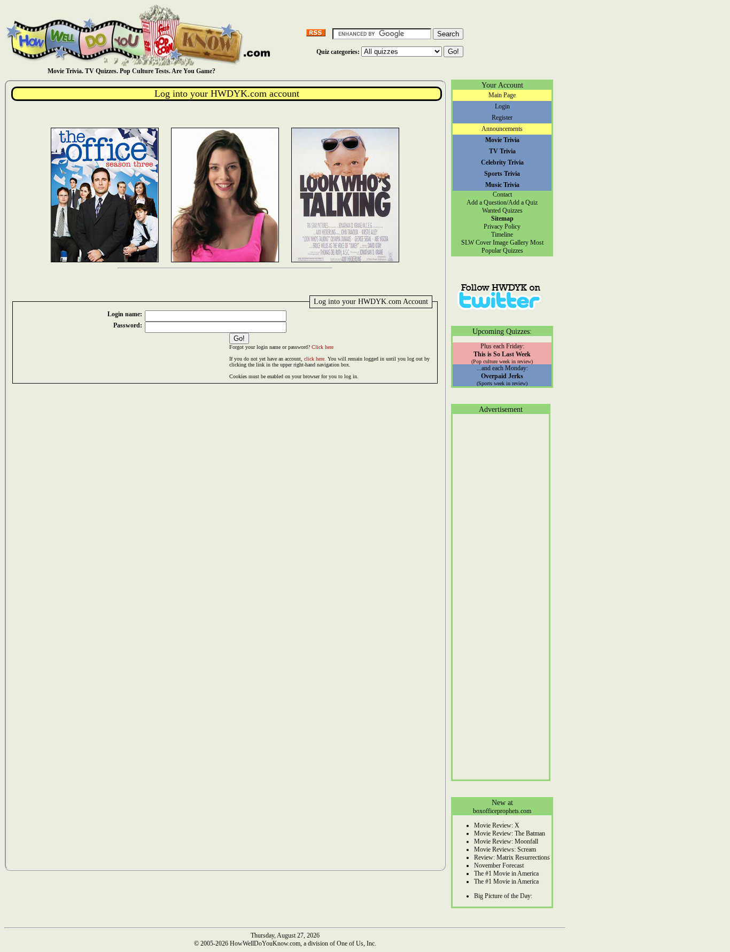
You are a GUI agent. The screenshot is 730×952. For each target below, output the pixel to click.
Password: (127, 325)
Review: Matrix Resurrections (512, 857)
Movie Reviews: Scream (505, 849)
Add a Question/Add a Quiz (502, 202)
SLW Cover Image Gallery (495, 242)
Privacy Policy (502, 226)
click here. (315, 359)
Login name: (124, 314)
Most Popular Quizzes (512, 246)
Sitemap (502, 218)
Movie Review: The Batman (509, 833)
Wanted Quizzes (502, 210)
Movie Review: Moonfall (506, 841)
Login (502, 106)
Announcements (502, 128)
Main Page (502, 95)
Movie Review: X (496, 825)
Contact (502, 194)
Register (502, 117)
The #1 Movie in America (506, 873)
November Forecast (499, 865)
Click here (322, 347)
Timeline (502, 234)
